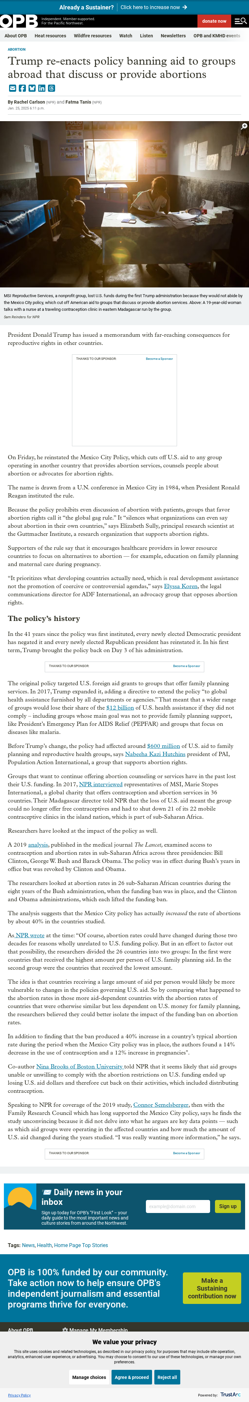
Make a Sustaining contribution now (212, 1288)
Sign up (228, 1206)
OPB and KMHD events (217, 35)
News (28, 1245)
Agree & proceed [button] (132, 1377)
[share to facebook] (22, 88)
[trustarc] (230, 1395)
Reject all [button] (167, 1377)
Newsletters (173, 35)
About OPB (16, 35)
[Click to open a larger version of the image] (244, 126)
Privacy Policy (19, 1395)
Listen (146, 35)
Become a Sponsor (159, 358)
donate (214, 21)
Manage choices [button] (89, 1377)
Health (44, 1245)
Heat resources (50, 35)
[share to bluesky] (32, 88)
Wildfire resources (93, 35)
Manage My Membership (98, 1330)
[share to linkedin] (42, 88)
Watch (125, 35)
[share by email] (13, 88)
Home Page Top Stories (81, 1245)
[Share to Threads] (51, 88)
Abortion (17, 49)
